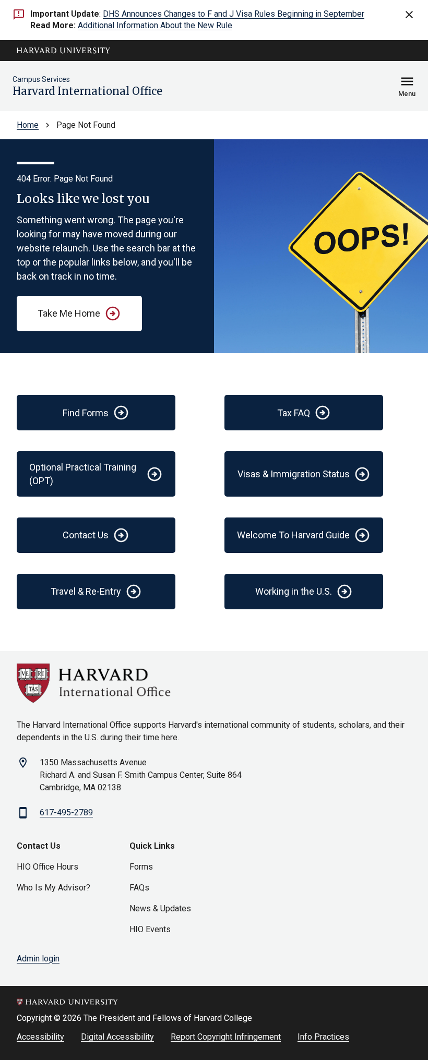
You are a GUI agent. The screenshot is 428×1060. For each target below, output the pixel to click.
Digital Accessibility (117, 1037)
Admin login (38, 958)
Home (28, 125)
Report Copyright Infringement (226, 1037)
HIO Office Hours (47, 867)
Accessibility (40, 1037)
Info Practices (323, 1037)
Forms (141, 867)
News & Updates (160, 908)
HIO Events (150, 929)
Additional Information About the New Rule (155, 25)
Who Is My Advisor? (53, 888)
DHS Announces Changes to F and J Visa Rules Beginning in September (233, 14)
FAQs (139, 888)
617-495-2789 (66, 812)
